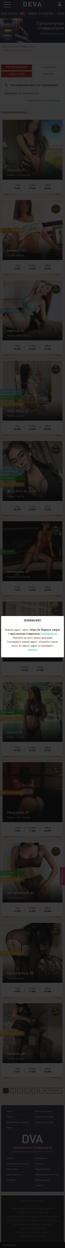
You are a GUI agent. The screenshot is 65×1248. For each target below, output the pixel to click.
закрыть (33, 649)
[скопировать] (48, 634)
